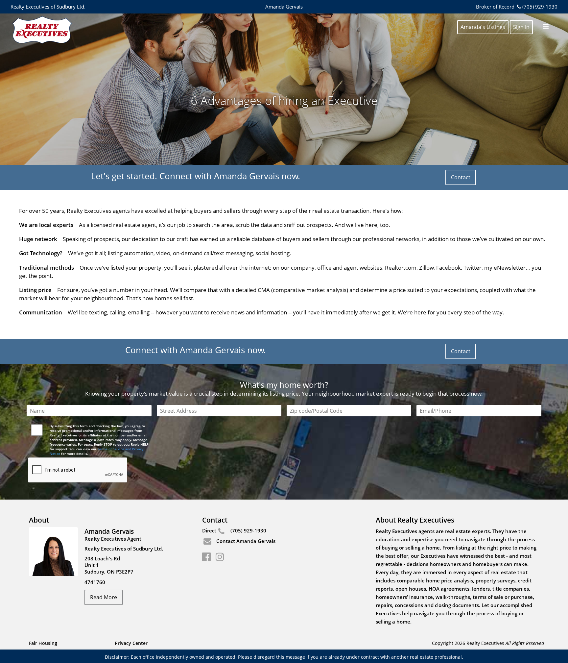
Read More (103, 597)
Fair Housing (43, 643)
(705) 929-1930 (539, 6)
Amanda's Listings (483, 27)
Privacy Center (131, 643)
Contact (460, 177)
